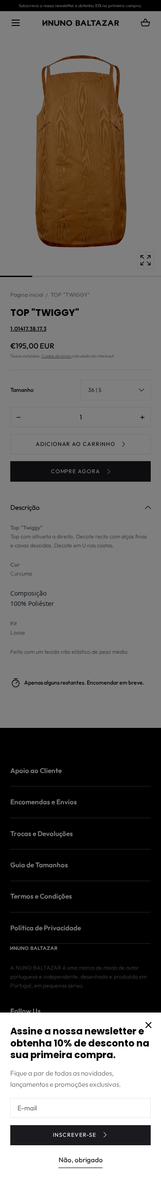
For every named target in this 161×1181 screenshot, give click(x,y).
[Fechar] (80, 590)
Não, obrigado (81, 1160)
